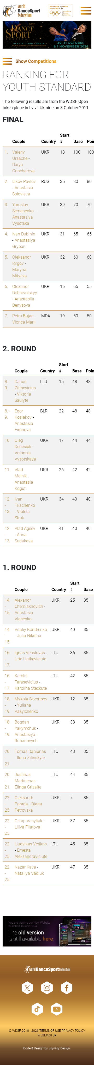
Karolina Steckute (31, 688)
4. (6, 233)
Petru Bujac (22, 315)
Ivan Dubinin (23, 233)
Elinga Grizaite (28, 787)
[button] (47, 61)
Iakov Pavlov (24, 181)
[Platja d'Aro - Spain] (47, 35)
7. (6, 315)
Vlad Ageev (25, 528)
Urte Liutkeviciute (30, 658)
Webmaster (47, 1035)
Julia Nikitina (29, 635)
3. (6, 204)
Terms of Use (50, 1030)
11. (7, 469)
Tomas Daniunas (30, 751)
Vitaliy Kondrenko (31, 629)
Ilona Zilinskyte (31, 757)
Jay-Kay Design (59, 1048)
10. (7, 440)
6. (6, 286)
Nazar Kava (25, 867)
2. (6, 181)
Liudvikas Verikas (31, 843)
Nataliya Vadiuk (29, 873)
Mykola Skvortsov (31, 698)
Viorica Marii (24, 322)
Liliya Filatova (27, 827)
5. (6, 257)
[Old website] (47, 931)
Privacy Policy (73, 1030)
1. (6, 152)
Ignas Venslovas (30, 652)
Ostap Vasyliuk (28, 820)
